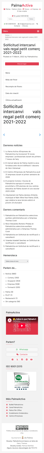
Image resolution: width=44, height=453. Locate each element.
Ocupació (11, 281)
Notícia (8, 274)
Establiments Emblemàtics (18, 413)
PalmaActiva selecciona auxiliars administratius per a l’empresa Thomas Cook (21, 218)
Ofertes (8, 9)
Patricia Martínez (28, 446)
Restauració (10, 298)
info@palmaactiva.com (27, 24)
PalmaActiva (32, 57)
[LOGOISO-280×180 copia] (22, 381)
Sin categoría (10, 301)
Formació (11, 287)
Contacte (17, 26)
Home (7, 35)
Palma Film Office (15, 410)
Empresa (35, 9)
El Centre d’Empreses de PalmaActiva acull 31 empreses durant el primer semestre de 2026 (22, 174)
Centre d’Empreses (16, 416)
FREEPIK (34, 448)
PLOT (7, 295)
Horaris (25, 26)
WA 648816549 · (11, 24)
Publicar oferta (16, 9)
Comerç (11, 278)
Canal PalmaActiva (15, 407)
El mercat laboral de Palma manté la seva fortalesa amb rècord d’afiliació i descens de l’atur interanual (22, 165)
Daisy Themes (22, 443)
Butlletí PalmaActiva (16, 404)
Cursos (27, 9)
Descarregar (22, 64)
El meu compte (22, 11)
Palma (7, 292)
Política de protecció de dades (17, 431)
